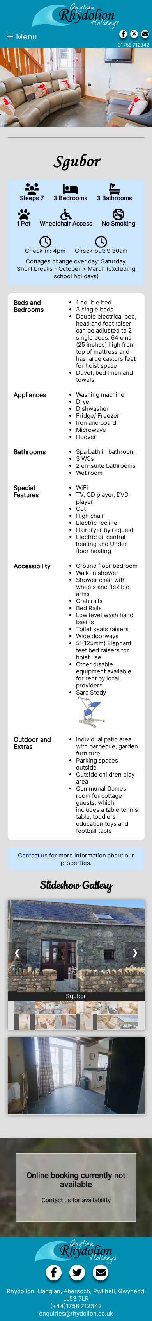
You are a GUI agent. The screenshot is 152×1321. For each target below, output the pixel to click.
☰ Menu (22, 36)
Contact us (33, 855)
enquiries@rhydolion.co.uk (76, 1313)
